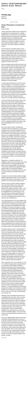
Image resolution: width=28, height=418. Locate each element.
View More (3, 337)
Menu (2, 8)
